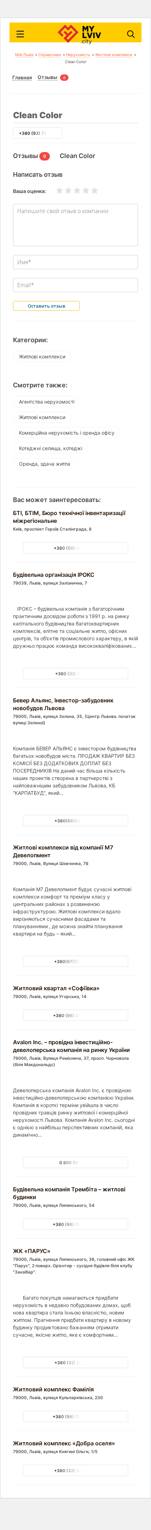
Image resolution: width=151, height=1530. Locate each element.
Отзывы (47, 77)
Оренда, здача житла (44, 464)
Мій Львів (24, 54)
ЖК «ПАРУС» (32, 1250)
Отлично (90, 190)
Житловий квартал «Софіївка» (56, 988)
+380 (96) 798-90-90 (76, 1416)
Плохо (64, 190)
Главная (22, 77)
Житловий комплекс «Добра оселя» (64, 1443)
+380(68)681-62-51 (75, 820)
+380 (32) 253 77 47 (75, 1362)
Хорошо (81, 190)
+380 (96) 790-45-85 (76, 1224)
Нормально (72, 190)
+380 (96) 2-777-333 (75, 1015)
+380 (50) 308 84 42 (76, 548)
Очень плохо (55, 190)
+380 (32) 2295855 (75, 673)
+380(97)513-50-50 (75, 961)
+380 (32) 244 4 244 (75, 1470)
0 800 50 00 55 (75, 1162)
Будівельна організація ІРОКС (53, 574)
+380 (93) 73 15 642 (40, 133)
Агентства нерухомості (46, 402)
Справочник (49, 54)
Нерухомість (78, 54)
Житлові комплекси (113, 54)
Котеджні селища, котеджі (50, 448)
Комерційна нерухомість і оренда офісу (66, 433)
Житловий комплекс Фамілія (53, 1389)
